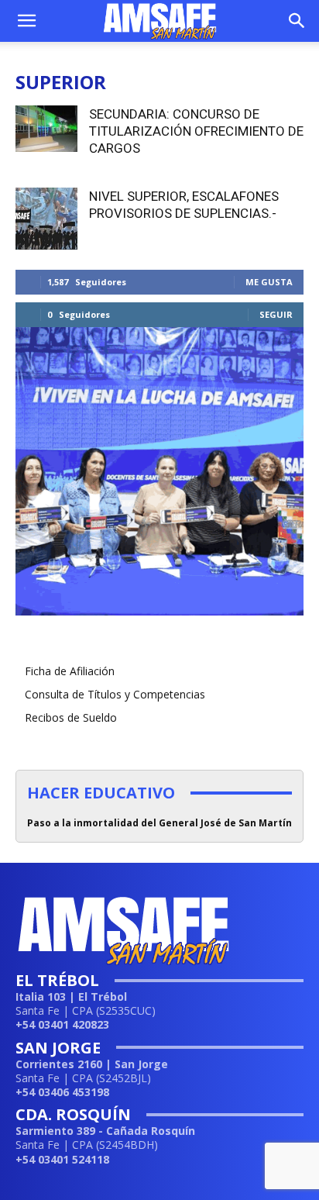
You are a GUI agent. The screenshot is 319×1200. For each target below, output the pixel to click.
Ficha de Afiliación (70, 671)
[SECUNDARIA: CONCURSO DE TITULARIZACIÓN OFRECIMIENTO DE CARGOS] (46, 128)
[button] (26, 21)
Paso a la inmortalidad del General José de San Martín (159, 822)
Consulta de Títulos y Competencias (115, 694)
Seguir (276, 314)
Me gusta (269, 282)
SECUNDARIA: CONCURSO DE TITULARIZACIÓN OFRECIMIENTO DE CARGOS (196, 131)
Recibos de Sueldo (71, 717)
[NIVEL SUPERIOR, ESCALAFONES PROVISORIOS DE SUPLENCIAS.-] (46, 219)
